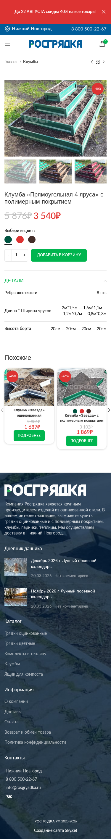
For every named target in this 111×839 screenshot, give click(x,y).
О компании (16, 702)
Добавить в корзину (59, 255)
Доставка (13, 712)
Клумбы (30, 62)
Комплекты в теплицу (25, 654)
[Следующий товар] (104, 62)
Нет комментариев (71, 576)
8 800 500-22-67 (89, 29)
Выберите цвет (18, 231)
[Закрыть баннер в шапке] (103, 12)
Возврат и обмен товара (27, 732)
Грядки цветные (19, 644)
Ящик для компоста (23, 674)
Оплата (11, 722)
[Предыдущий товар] (92, 62)
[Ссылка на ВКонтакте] (9, 796)
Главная (11, 62)
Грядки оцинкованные (25, 634)
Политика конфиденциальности (35, 742)
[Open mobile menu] (7, 44)
